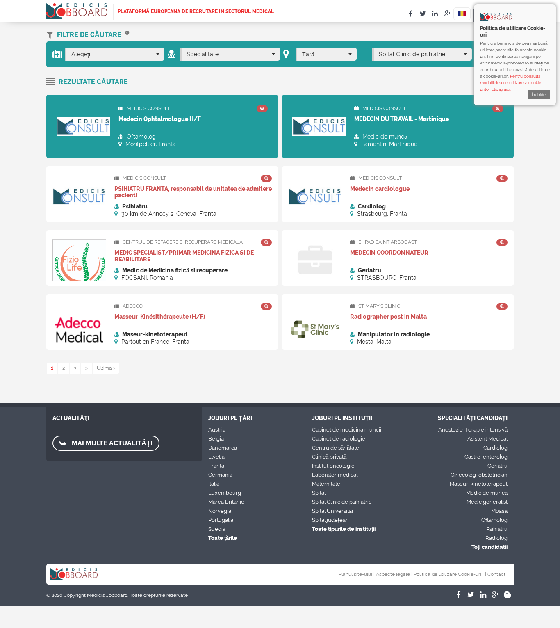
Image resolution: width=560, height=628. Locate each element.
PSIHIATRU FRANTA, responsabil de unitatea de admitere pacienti (193, 192)
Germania (220, 475)
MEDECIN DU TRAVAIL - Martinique (401, 119)
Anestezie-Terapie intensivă (473, 430)
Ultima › (106, 368)
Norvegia (219, 511)
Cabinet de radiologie (338, 439)
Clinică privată (329, 457)
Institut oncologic (333, 466)
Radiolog (496, 538)
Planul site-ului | (357, 574)
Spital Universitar (333, 511)
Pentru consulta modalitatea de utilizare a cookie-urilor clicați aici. (511, 82)
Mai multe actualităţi (111, 443)
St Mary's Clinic (378, 306)
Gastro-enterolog (486, 457)
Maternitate (326, 484)
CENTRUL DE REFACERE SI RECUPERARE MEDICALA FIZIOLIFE (178, 242)
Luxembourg (224, 493)
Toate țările (222, 538)
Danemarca (222, 448)
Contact (496, 574)
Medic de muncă (487, 493)
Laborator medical (334, 475)
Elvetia (216, 457)
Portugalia (220, 520)
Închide (539, 94)
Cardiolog (495, 448)
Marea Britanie (226, 502)
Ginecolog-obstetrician (479, 475)
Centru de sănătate (335, 448)
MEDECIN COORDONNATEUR (389, 252)
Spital (319, 493)
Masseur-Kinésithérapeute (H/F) (159, 316)
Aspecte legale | (394, 574)
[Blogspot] (507, 595)
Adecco (132, 306)
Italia (213, 484)
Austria (216, 430)
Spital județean (330, 520)
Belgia (216, 439)
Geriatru (497, 466)
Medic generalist (487, 502)
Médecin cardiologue (380, 188)
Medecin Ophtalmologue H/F (159, 119)
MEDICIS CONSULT (147, 108)
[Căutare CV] (127, 35)
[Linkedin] (483, 595)
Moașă (499, 511)
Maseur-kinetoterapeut (479, 484)
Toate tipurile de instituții (344, 529)
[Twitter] (470, 595)
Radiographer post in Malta (388, 316)
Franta (216, 466)
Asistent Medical (487, 439)
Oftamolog (494, 520)
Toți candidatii (489, 547)
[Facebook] (458, 595)
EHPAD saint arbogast (387, 242)
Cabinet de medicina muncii (346, 430)
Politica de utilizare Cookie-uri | (449, 574)
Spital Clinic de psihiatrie (342, 502)
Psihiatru (497, 529)
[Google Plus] (495, 595)
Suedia (216, 529)
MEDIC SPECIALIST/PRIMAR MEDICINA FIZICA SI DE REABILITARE (184, 256)
